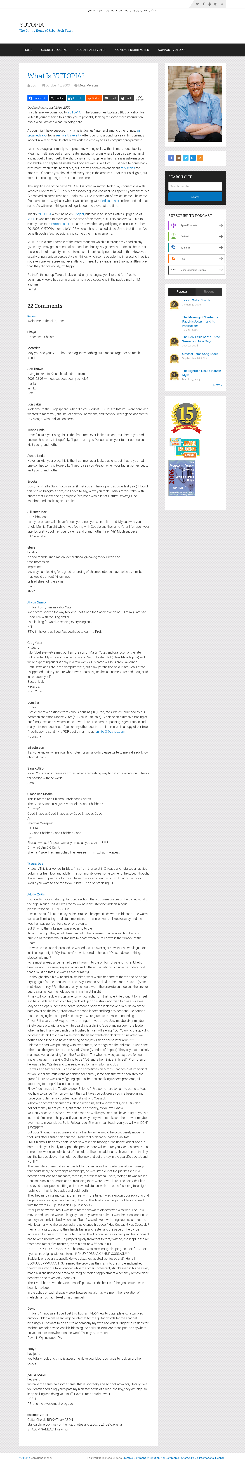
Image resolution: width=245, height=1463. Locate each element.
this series (128, 168)
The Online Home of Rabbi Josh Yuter (46, 30)
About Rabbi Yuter (91, 50)
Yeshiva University (68, 135)
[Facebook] (171, 158)
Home (28, 50)
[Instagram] (178, 158)
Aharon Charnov (36, 602)
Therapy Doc (35, 863)
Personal (93, 85)
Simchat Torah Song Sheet (200, 354)
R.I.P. (68, 224)
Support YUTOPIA (171, 50)
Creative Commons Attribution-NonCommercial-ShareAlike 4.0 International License (173, 1458)
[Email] (193, 158)
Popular (182, 291)
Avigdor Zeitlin (35, 894)
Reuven (31, 316)
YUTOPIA (31, 24)
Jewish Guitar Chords (196, 300)
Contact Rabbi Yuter (132, 50)
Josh (33, 85)
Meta (82, 85)
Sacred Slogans (54, 50)
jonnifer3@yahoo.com (110, 731)
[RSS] (200, 158)
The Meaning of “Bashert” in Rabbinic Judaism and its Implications (200, 322)
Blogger (78, 214)
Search (195, 196)
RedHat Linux (109, 201)
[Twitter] (186, 158)
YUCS (31, 219)
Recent (209, 291)
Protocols (58, 224)
